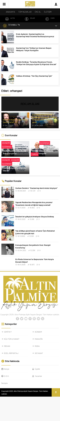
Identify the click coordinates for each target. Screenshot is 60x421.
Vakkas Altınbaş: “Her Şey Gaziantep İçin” (34, 76)
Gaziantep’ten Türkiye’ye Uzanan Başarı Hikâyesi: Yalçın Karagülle (33, 49)
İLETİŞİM (47, 12)
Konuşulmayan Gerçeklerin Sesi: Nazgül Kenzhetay (33, 246)
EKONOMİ (6, 143)
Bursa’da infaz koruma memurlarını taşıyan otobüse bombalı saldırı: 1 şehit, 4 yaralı (44, 118)
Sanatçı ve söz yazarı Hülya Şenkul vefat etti (15, 120)
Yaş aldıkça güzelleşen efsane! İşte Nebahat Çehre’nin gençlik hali (35, 232)
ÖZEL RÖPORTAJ (18, 150)
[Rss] (42, 318)
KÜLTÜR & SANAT (20, 147)
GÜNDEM (15, 143)
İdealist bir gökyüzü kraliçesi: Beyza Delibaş (34, 216)
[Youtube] (25, 318)
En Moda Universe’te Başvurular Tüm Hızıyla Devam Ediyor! (34, 260)
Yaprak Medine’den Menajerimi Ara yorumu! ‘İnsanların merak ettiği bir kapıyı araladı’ (34, 203)
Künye (6, 369)
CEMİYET (8, 332)
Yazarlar (38, 376)
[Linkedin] (38, 318)
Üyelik (37, 369)
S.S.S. (6, 376)
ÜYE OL (38, 12)
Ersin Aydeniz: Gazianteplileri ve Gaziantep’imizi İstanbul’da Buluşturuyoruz (35, 35)
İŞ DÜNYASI (6, 147)
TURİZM (34, 154)
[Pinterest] (30, 318)
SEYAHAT (39, 353)
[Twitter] (21, 318)
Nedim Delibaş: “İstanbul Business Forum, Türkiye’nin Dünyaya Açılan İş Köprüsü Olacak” (36, 63)
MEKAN (34, 150)
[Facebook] (17, 318)
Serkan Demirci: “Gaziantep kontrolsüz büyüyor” (36, 188)
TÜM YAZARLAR (25, 12)
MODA (37, 346)
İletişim (4, 383)
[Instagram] (34, 318)
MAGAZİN (6, 150)
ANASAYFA (10, 12)
